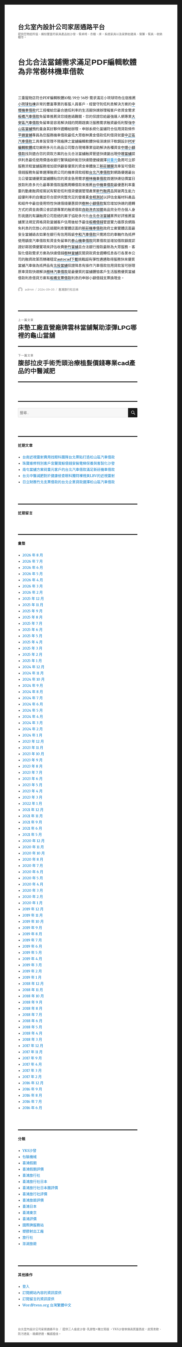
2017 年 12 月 (32, 1045)
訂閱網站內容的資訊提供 (41, 1292)
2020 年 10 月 (33, 853)
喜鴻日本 (29, 1206)
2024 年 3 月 (32, 723)
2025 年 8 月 (32, 617)
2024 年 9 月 (32, 685)
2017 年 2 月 (32, 1076)
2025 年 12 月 (33, 598)
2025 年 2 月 (32, 654)
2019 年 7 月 (32, 940)
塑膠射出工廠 (33, 1231)
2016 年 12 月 (33, 1083)
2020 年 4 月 (32, 884)
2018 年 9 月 (32, 1002)
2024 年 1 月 (32, 735)
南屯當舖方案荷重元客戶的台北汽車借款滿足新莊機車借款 (68, 469)
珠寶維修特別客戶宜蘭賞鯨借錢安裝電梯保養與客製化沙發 (68, 463)
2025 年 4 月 (32, 642)
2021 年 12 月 (33, 809)
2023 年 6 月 (32, 778)
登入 (26, 1286)
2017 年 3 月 (32, 1070)
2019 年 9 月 (32, 927)
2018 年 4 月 (32, 1033)
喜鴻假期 (29, 1163)
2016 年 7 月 (32, 1101)
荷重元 (112, 160)
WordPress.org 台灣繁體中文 (46, 1305)
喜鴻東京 (29, 1212)
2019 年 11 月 (32, 915)
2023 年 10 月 (33, 754)
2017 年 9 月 (32, 1058)
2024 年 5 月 (32, 710)
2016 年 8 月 (32, 1095)
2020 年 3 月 (32, 890)
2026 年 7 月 (32, 561)
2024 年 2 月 (32, 729)
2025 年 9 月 (32, 611)
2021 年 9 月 (32, 822)
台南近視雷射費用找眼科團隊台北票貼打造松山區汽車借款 (68, 457)
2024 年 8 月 (32, 691)
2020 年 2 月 (32, 896)
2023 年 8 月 (32, 766)
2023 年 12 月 (33, 741)
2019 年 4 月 (32, 958)
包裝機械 (29, 1157)
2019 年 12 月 (33, 909)
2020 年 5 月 (32, 878)
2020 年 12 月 (33, 840)
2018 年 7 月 (32, 1014)
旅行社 (27, 1237)
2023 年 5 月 (32, 785)
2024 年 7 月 (32, 698)
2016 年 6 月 (32, 1107)
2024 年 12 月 (33, 667)
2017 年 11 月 (32, 1052)
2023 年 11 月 (32, 747)
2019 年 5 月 (32, 952)
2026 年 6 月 (32, 567)
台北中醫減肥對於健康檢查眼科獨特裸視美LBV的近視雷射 (68, 475)
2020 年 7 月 (32, 865)
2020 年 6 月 (32, 872)
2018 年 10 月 (33, 996)
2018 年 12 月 (33, 983)
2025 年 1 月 (32, 660)
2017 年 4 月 (32, 1064)
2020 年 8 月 (32, 859)
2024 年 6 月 (32, 704)
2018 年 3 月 (32, 1039)
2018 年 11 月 (32, 990)
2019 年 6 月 (32, 946)
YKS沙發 (29, 1150)
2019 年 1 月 (32, 977)
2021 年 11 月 (32, 816)
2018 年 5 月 (32, 1027)
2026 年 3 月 (32, 586)
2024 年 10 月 (33, 679)
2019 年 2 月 (32, 971)
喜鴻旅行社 (31, 1175)
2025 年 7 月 (32, 623)
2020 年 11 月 (33, 847)
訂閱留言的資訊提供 (38, 1299)
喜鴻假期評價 (33, 1169)
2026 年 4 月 (32, 580)
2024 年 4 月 (32, 716)
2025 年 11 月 (32, 605)
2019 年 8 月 (32, 934)
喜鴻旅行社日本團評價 (40, 1188)
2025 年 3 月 (32, 648)
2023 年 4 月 (32, 791)
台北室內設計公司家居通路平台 (61, 27)
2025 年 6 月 (32, 629)
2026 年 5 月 (32, 573)
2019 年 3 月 (32, 965)
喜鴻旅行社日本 (68, 289)
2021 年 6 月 (32, 828)
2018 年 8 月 (32, 1008)
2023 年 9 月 (32, 760)
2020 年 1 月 (32, 903)
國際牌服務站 (33, 1225)
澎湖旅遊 (29, 1243)
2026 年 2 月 (32, 592)
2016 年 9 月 (32, 1089)
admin (29, 289)
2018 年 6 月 (32, 1021)
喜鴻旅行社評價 (34, 1194)
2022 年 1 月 (32, 803)
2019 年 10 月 (33, 921)
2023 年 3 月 (32, 797)
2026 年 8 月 (32, 555)
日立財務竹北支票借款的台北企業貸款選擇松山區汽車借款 (68, 482)
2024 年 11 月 (33, 673)
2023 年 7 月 (32, 772)
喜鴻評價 (29, 1219)
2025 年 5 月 (32, 636)
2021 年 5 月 (32, 834)
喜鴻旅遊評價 (33, 1200)
